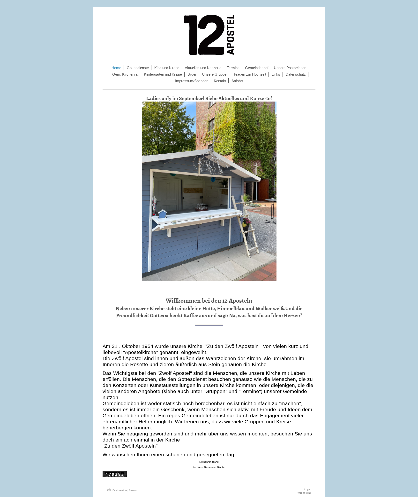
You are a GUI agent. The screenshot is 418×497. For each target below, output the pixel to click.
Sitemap (133, 490)
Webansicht (304, 492)
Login (307, 489)
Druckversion (119, 490)
